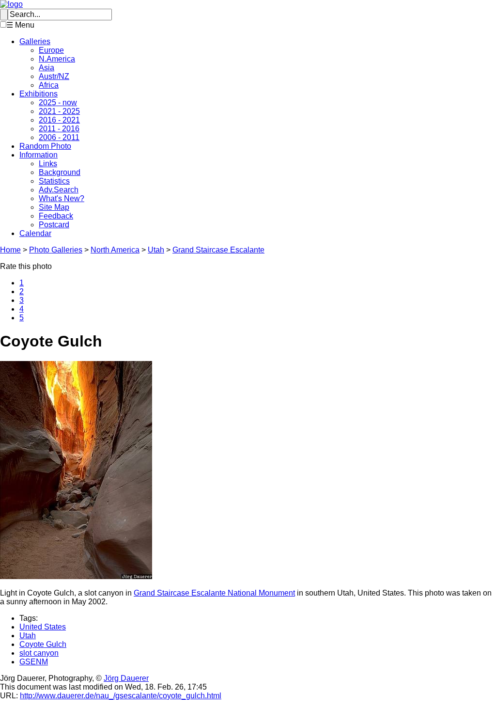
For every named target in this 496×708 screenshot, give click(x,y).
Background (59, 172)
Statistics (54, 181)
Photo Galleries (55, 250)
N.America (57, 59)
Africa (49, 85)
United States (42, 627)
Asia (46, 67)
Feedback (56, 216)
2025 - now (58, 102)
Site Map (54, 207)
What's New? (61, 198)
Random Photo (45, 146)
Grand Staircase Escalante (218, 250)
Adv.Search (58, 190)
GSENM (33, 662)
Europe (51, 50)
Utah (156, 250)
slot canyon (39, 653)
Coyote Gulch (42, 644)
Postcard (54, 224)
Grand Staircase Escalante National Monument (214, 593)
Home (10, 250)
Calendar (35, 233)
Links (48, 163)
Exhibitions (38, 94)
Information (38, 155)
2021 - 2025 (59, 111)
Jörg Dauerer (126, 678)
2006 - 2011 (59, 137)
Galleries (34, 41)
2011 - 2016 (59, 129)
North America (115, 250)
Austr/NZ (54, 76)
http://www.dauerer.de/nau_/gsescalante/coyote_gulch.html (120, 696)
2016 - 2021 (59, 120)
